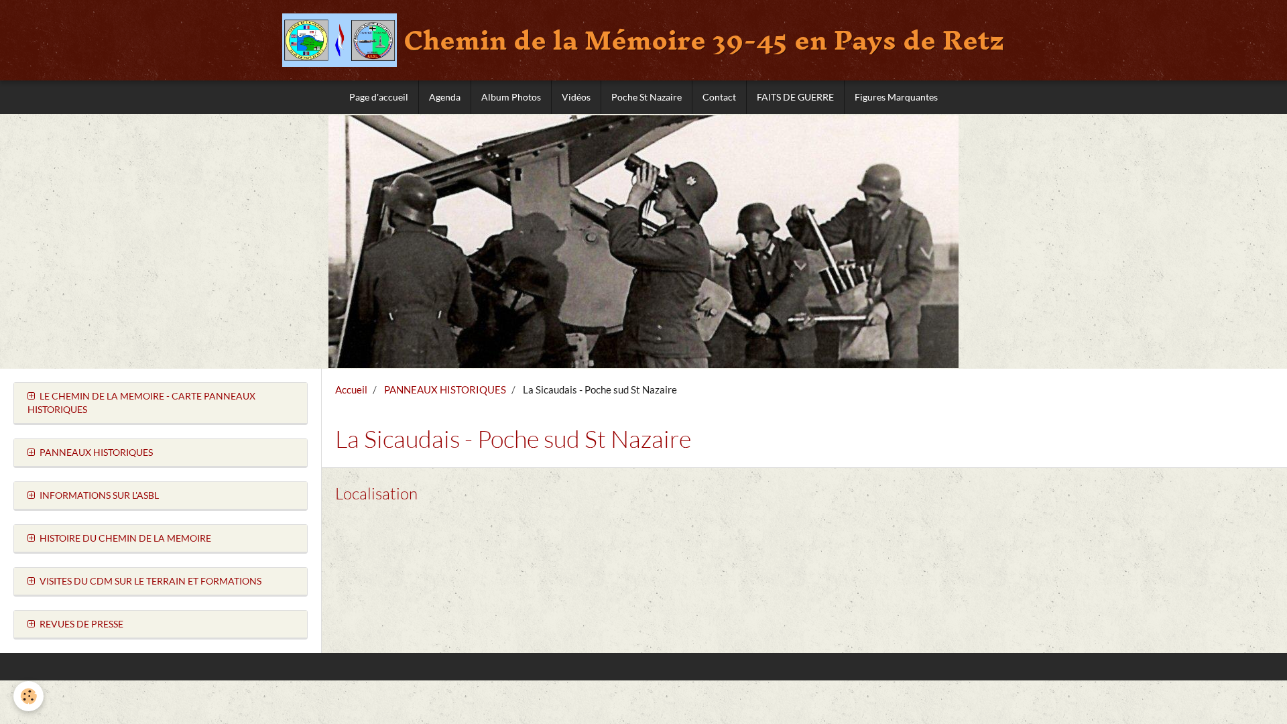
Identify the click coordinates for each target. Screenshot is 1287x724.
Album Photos (511, 97)
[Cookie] (28, 696)
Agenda (445, 97)
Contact (719, 97)
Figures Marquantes (896, 97)
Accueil (351, 389)
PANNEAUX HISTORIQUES (445, 389)
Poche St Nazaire (646, 97)
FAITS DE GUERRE (795, 97)
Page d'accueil (378, 97)
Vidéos (576, 97)
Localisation (376, 493)
